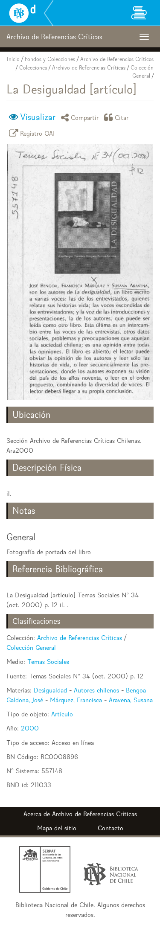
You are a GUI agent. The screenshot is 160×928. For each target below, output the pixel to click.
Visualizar (37, 116)
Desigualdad (50, 690)
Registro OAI (37, 132)
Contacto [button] (110, 828)
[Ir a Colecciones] (139, 13)
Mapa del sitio (56, 828)
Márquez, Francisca (76, 700)
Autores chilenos (96, 690)
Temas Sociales (48, 661)
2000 (30, 728)
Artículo (62, 714)
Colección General (31, 647)
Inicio (13, 59)
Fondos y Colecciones (50, 59)
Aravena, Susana (131, 700)
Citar (121, 117)
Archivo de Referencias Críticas (117, 59)
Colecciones (33, 67)
